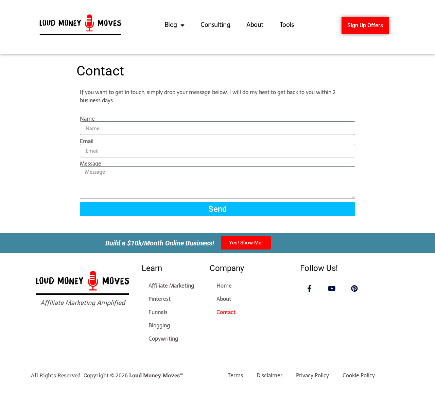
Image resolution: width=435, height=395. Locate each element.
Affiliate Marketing (171, 285)
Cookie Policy (359, 375)
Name (87, 118)
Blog (170, 24)
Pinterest (160, 298)
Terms (235, 375)
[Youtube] (332, 288)
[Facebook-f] (309, 288)
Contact (226, 312)
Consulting (215, 24)
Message (90, 163)
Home (224, 285)
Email (86, 141)
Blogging (159, 325)
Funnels (158, 312)
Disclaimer (269, 375)
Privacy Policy (312, 375)
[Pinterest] (354, 288)
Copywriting (163, 338)
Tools (287, 24)
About (254, 24)
